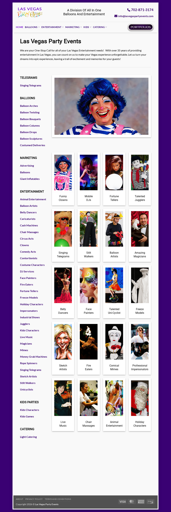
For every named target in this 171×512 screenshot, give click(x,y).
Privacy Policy (34, 499)
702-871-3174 (142, 10)
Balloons (31, 27)
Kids (86, 27)
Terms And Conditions (58, 499)
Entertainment (51, 27)
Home (19, 27)
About (19, 499)
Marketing (72, 27)
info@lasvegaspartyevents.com (135, 16)
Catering (99, 27)
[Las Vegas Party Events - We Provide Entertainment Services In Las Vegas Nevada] (30, 13)
